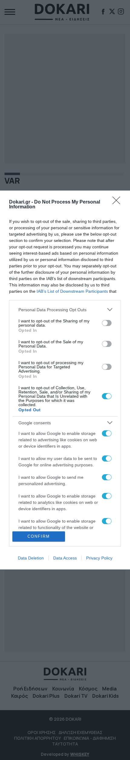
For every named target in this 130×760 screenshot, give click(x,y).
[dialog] (65, 380)
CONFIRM (39, 536)
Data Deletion (31, 558)
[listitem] (65, 309)
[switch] (107, 323)
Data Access (65, 558)
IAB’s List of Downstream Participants (72, 291)
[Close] (118, 202)
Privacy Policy (99, 558)
